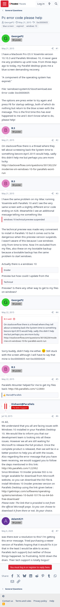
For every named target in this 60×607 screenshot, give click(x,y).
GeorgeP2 (9, 22)
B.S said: (8, 318)
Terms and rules (23, 600)
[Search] (56, 4)
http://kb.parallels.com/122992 (20, 468)
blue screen (8, 26)
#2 (57, 140)
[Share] (52, 49)
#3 (57, 193)
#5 (57, 379)
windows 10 (31, 26)
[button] (3, 596)
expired (20, 26)
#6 (57, 416)
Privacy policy (40, 600)
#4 (57, 312)
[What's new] (49, 4)
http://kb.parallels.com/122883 (26, 388)
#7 (57, 531)
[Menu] (4, 3)
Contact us (7, 600)
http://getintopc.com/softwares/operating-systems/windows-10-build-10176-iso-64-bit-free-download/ (28, 495)
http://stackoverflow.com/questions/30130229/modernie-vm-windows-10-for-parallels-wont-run (29, 169)
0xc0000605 (42, 22)
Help (52, 600)
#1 (57, 48)
